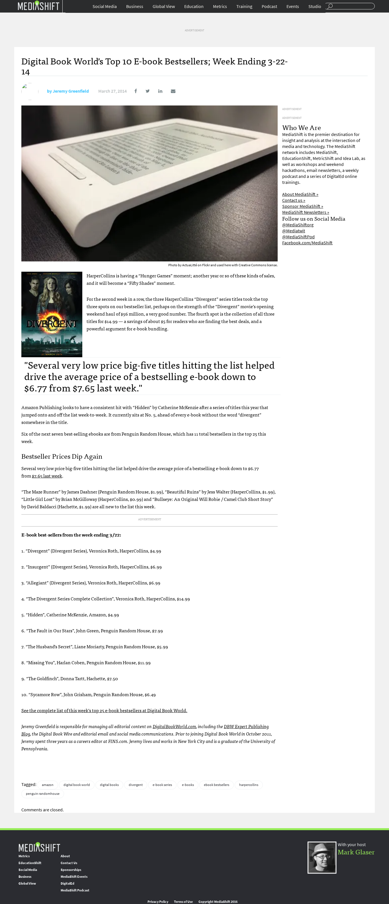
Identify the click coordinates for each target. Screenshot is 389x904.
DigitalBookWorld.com (174, 726)
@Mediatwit (293, 231)
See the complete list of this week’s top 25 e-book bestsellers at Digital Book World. (104, 710)
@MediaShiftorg (298, 225)
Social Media (105, 6)
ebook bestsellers (216, 785)
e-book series (162, 785)
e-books (188, 785)
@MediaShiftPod (298, 237)
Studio (314, 6)
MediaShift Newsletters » (305, 212)
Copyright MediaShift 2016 (218, 901)
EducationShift (30, 863)
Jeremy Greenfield (71, 91)
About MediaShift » (300, 194)
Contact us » (293, 200)
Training (244, 6)
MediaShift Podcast (75, 890)
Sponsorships (71, 870)
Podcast (269, 6)
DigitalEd (67, 883)
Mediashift (38, 5)
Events (292, 6)
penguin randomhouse (43, 793)
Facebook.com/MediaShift (307, 243)
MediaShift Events (74, 876)
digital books (109, 785)
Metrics (220, 6)
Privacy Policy (158, 901)
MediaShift (39, 847)
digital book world (77, 785)
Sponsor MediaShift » (302, 206)
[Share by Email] (169, 91)
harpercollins (248, 785)
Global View (164, 6)
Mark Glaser (356, 851)
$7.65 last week (47, 475)
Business (134, 6)
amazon (48, 785)
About (65, 856)
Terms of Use (183, 901)
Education (194, 6)
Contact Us (69, 863)
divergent (136, 785)
